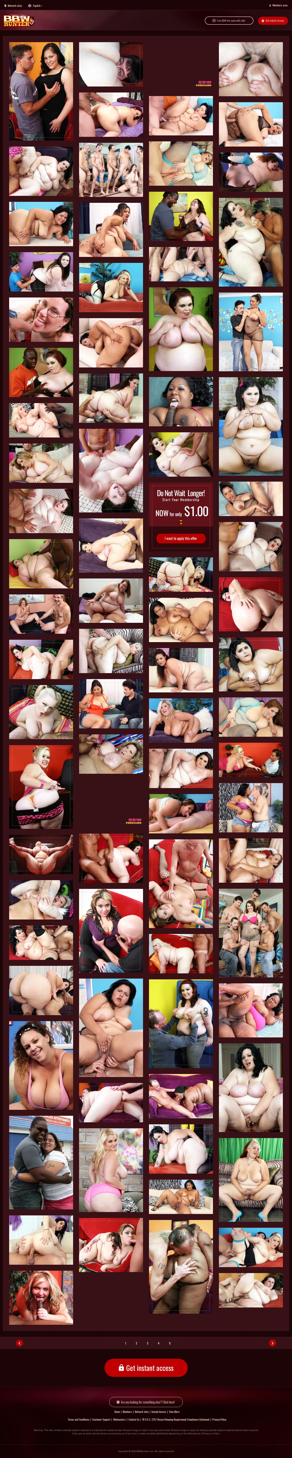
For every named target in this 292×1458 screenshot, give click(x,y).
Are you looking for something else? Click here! (148, 1402)
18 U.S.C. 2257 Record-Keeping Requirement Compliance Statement (176, 1419)
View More (174, 1412)
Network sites (15, 5)
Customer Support (101, 1419)
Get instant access (275, 20)
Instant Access (159, 1412)
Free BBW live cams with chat (231, 20)
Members (127, 1412)
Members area (280, 5)
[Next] (272, 1343)
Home (117, 1412)
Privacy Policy (219, 1419)
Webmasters (119, 1419)
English (36, 5)
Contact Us (134, 1419)
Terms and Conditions (78, 1419)
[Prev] (19, 1343)
